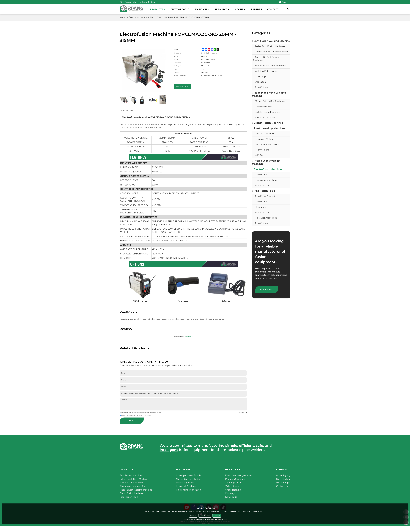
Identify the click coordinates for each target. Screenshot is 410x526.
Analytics (201, 519)
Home (122, 17)
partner (256, 9)
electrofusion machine (128, 319)
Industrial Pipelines (186, 486)
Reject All (193, 516)
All (127, 17)
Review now (188, 336)
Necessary (192, 519)
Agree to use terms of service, (136, 415)
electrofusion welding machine (162, 319)
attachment (243, 412)
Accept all (217, 516)
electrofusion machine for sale (186, 319)
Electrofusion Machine (131, 493)
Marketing (220, 519)
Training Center (233, 482)
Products (156, 9)
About (239, 9)
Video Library (232, 486)
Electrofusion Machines (139, 17)
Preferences (210, 519)
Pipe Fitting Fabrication (188, 490)
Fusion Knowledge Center (238, 475)
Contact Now (183, 86)
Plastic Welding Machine (133, 486)
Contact (273, 9)
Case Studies (283, 479)
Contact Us (282, 486)
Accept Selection (205, 516)
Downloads (231, 497)
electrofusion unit (143, 319)
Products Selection (235, 479)
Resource (221, 9)
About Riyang (283, 475)
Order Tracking (233, 490)
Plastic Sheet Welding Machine (136, 490)
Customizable (180, 9)
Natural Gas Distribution (188, 479)
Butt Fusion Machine (131, 475)
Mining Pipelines (185, 482)
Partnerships (283, 482)
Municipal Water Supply (188, 475)
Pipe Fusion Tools (129, 497)
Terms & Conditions (145, 415)
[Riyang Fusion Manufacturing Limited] (131, 9)
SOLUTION (201, 9)
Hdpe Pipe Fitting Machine (134, 479)
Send (131, 420)
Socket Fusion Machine (132, 482)
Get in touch (266, 289)
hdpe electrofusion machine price (211, 319)
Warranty (230, 493)
